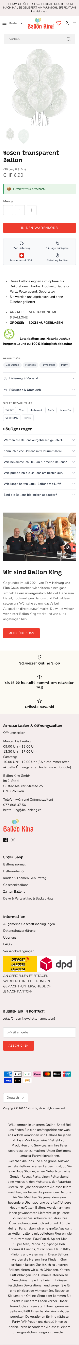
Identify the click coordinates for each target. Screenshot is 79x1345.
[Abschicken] (68, 39)
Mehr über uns (21, 633)
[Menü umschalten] (4, 23)
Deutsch (14, 23)
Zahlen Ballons (14, 891)
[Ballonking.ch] (41, 23)
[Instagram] (13, 840)
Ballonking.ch (34, 1108)
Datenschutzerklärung (19, 930)
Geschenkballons (15, 885)
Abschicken (19, 1046)
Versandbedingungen (18, 951)
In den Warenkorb (39, 228)
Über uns (10, 937)
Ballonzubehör (14, 871)
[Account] (65, 23)
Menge (8, 201)
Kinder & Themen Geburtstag (24, 878)
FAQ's (7, 944)
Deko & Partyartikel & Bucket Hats (28, 898)
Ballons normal (14, 864)
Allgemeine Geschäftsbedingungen (29, 924)
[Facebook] (5, 840)
